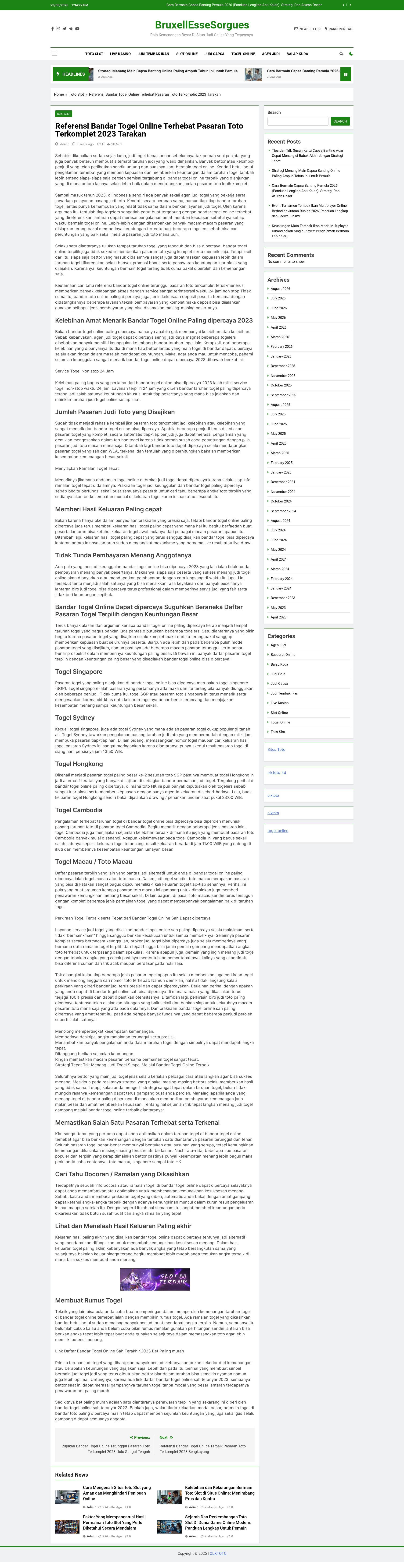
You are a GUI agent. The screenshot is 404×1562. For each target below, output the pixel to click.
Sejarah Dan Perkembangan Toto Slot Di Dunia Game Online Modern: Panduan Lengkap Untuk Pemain (218, 1522)
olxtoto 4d (276, 772)
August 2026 (280, 289)
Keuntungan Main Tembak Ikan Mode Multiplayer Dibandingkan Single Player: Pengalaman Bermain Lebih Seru (310, 231)
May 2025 (278, 434)
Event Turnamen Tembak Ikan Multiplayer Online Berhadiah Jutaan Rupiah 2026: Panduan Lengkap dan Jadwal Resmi (237, 9)
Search (274, 112)
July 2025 (278, 414)
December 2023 (283, 598)
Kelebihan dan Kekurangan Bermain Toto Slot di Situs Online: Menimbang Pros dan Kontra (220, 1493)
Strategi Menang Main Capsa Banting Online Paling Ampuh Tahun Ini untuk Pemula (114, 71)
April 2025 (278, 443)
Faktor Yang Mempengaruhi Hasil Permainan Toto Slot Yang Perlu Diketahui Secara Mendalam (114, 1522)
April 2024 (278, 559)
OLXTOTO (218, 1553)
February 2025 (281, 463)
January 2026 (281, 356)
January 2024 (281, 588)
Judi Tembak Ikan (153, 54)
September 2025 (283, 395)
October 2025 (281, 385)
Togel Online (243, 54)
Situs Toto (276, 749)
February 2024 (281, 579)
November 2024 (283, 492)
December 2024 (283, 482)
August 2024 (280, 521)
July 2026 (278, 298)
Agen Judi (271, 54)
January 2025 (281, 472)
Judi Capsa (214, 54)
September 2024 (283, 511)
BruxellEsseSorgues (202, 25)
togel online (277, 830)
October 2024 (281, 501)
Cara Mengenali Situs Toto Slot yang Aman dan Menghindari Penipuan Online (117, 1493)
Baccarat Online (283, 655)
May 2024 (278, 550)
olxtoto (273, 795)
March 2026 (280, 337)
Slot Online (187, 54)
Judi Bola (278, 674)
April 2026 (278, 327)
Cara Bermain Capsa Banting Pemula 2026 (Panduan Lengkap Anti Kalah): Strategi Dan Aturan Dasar (298, 71)
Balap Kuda (297, 54)
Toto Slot (94, 54)
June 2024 (279, 540)
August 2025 (280, 405)
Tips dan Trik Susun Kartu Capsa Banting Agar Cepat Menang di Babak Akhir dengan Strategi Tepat (307, 155)
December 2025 (283, 366)
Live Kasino (120, 54)
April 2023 (278, 617)
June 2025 (279, 424)
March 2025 (280, 453)
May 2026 (278, 318)
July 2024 (278, 530)
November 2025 (283, 376)
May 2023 (278, 608)
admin (64, 144)
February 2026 (281, 346)
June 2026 (279, 308)
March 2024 (280, 569)
